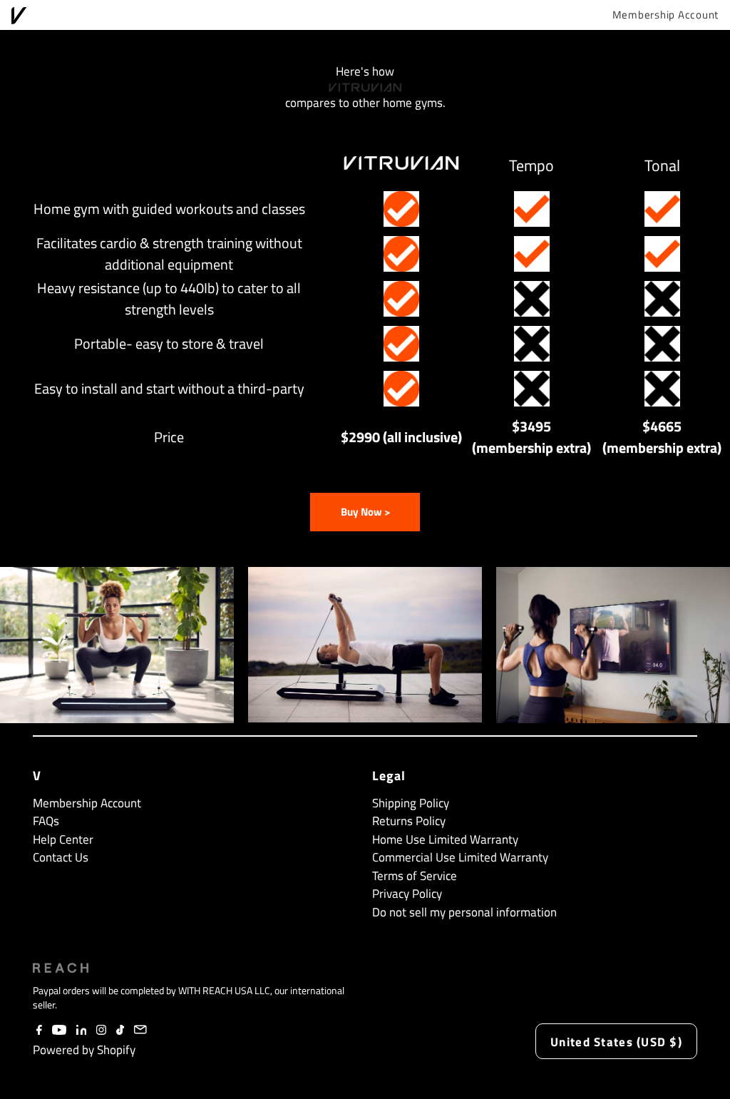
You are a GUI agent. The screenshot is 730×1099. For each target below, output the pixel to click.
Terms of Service (414, 876)
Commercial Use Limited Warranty (460, 857)
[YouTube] (59, 1030)
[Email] (141, 1030)
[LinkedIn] (81, 1030)
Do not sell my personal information (464, 912)
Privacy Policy (407, 893)
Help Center (63, 839)
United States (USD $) (616, 1042)
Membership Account (665, 15)
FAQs (46, 821)
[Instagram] (101, 1030)
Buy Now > (365, 512)
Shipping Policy (410, 803)
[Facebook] (39, 1030)
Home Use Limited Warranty (445, 839)
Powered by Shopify (84, 1050)
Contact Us (60, 857)
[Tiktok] (120, 1030)
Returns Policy (409, 821)
